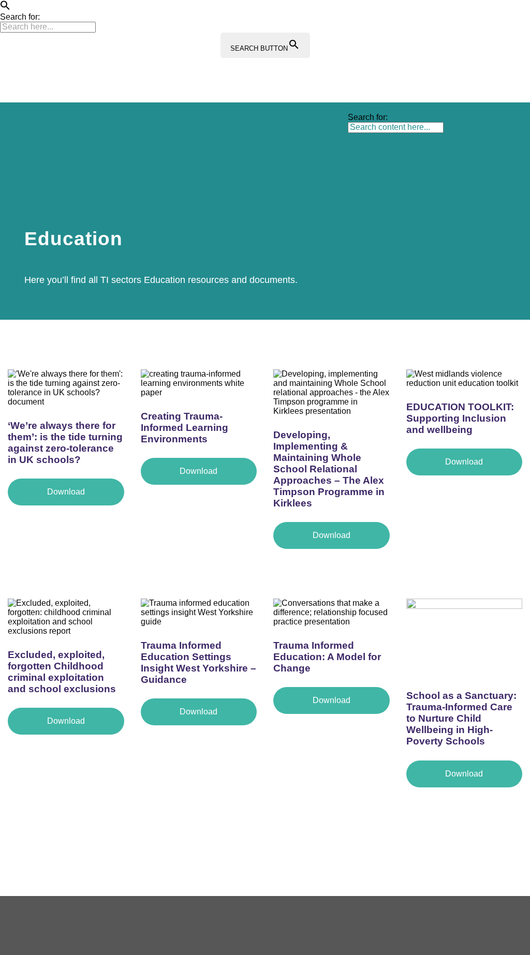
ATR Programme (156, 123)
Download (66, 491)
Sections (221, 123)
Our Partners (107, 165)
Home (95, 123)
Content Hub (355, 123)
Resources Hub (285, 123)
